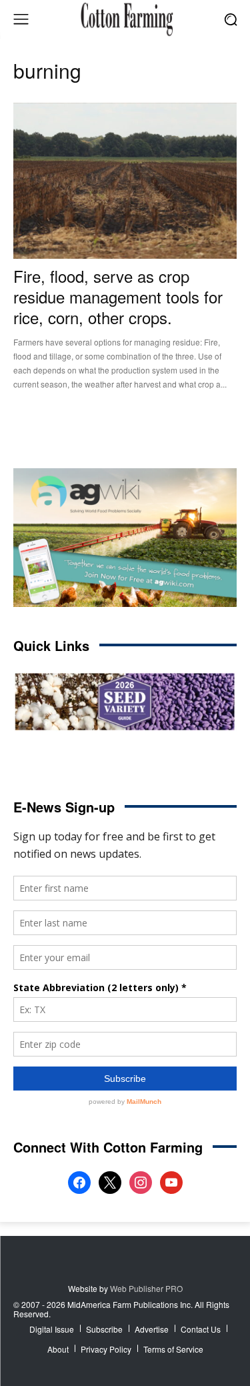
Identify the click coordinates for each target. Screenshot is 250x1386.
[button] (230, 19)
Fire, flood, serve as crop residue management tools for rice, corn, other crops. (118, 296)
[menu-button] (21, 19)
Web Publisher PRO (146, 1288)
